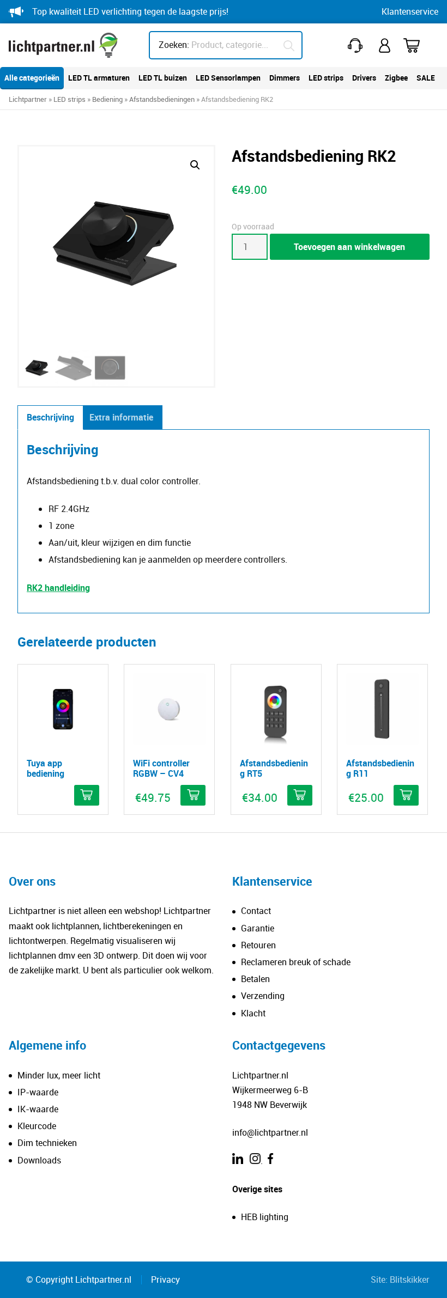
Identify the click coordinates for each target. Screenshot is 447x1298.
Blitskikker (410, 1279)
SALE (425, 77)
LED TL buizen (162, 77)
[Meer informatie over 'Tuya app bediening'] (86, 795)
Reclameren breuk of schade (296, 962)
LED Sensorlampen (228, 77)
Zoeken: (174, 45)
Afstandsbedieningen (162, 99)
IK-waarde (37, 1109)
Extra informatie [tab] (121, 417)
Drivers (364, 77)
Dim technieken (47, 1143)
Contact (256, 911)
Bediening (107, 99)
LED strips (326, 77)
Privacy (165, 1279)
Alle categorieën (31, 77)
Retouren (258, 945)
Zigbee (396, 77)
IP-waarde (37, 1092)
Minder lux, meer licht (58, 1075)
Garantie (257, 928)
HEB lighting (264, 1217)
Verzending (263, 996)
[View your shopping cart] (418, 45)
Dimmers (284, 77)
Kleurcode (36, 1126)
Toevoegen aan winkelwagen (349, 247)
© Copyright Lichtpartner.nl (78, 1279)
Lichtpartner (28, 99)
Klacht (253, 1013)
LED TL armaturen (99, 77)
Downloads (39, 1160)
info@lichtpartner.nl (270, 1132)
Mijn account (385, 45)
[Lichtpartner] (63, 45)
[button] (195, 165)
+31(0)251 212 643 (357, 45)
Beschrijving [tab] (50, 417)
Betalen (255, 979)
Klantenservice (410, 11)
